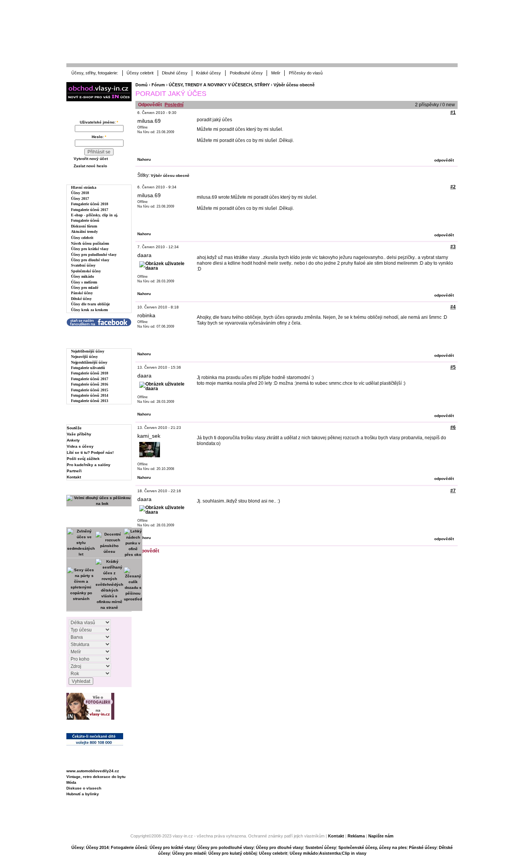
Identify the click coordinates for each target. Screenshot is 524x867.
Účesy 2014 (97, 847)
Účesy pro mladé (84, 287)
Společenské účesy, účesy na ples (372, 847)
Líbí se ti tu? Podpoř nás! (90, 452)
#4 (453, 307)
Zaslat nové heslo (90, 166)
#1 (453, 112)
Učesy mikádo (304, 853)
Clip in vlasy (354, 853)
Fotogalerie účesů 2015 (89, 390)
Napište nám (381, 836)
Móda (71, 782)
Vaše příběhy (79, 434)
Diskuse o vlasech (83, 788)
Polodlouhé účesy (246, 73)
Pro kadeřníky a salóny (88, 465)
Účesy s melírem (84, 282)
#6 (453, 427)
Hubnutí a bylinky (82, 794)
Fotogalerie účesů (85, 220)
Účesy (77, 847)
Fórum (158, 84)
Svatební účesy (83, 265)
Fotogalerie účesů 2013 (89, 401)
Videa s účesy (80, 446)
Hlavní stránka (83, 187)
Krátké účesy (208, 73)
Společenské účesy (86, 271)
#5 (453, 367)
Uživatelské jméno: (99, 122)
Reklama (356, 836)
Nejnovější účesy (84, 356)
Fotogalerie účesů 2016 (89, 384)
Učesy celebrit (273, 853)
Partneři (74, 471)
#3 (453, 246)
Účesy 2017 (80, 198)
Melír (275, 73)
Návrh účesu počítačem (90, 243)
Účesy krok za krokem (89, 310)
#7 (453, 490)
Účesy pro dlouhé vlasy (90, 260)
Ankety (73, 440)
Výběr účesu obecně (294, 84)
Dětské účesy (81, 299)
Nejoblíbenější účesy (87, 351)
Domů (141, 84)
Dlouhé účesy (175, 73)
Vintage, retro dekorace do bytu (95, 777)
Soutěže (74, 428)
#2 (453, 187)
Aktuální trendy (84, 231)
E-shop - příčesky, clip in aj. (94, 215)
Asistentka (330, 853)
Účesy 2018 (80, 193)
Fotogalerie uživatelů (88, 368)
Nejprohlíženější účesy (89, 362)
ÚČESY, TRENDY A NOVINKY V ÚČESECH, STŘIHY (219, 84)
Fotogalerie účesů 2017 (89, 210)
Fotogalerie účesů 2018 (89, 204)
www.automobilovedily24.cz (92, 771)
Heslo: (99, 137)
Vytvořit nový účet (91, 159)
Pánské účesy (82, 293)
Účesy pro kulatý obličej (232, 853)
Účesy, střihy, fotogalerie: (94, 73)
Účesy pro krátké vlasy (90, 249)
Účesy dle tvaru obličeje (90, 304)
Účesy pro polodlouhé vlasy (94, 254)
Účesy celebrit (140, 73)
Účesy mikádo (82, 276)
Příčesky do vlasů (306, 73)
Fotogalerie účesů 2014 (89, 395)
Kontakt (74, 477)
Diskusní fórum (84, 226)
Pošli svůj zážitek (83, 459)
